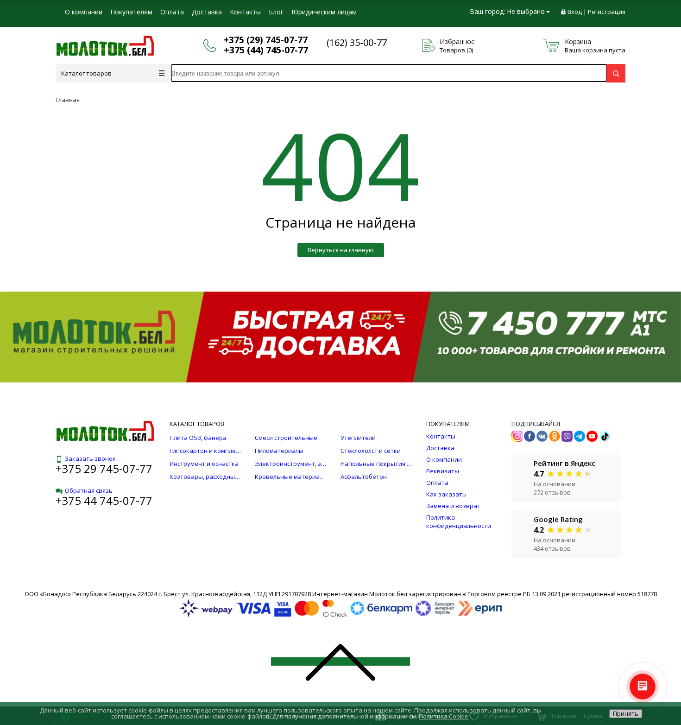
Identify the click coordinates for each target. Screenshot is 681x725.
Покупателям (131, 11)
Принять (625, 713)
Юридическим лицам (324, 11)
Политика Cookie (443, 716)
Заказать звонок (90, 458)
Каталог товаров (86, 73)
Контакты (245, 11)
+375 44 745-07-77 (104, 500)
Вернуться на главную (341, 250)
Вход (575, 11)
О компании (83, 11)
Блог (276, 11)
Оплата (172, 11)
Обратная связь (89, 490)
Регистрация (606, 11)
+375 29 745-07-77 (104, 468)
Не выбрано (526, 11)
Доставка (207, 11)
